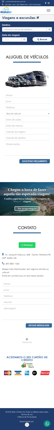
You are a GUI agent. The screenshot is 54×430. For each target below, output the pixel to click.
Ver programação (27, 208)
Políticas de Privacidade (27, 417)
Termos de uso (27, 414)
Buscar (43, 39)
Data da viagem (11, 35)
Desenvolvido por (27, 421)
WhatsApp (28, 245)
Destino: (6, 25)
